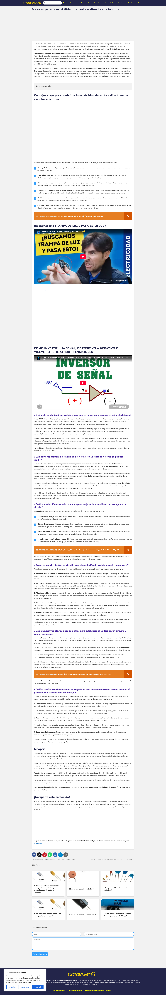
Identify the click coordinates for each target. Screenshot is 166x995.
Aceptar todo (37, 987)
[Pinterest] (44, 854)
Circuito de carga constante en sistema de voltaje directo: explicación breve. (55, 860)
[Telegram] (60, 854)
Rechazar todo (25, 987)
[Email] (65, 854)
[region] (25, 980)
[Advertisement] (83, 25)
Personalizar (12, 987)
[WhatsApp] (50, 854)
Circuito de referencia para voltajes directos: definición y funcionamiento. (112, 860)
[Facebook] (34, 854)
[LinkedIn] (55, 854)
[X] (39, 854)
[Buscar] (60, 2)
